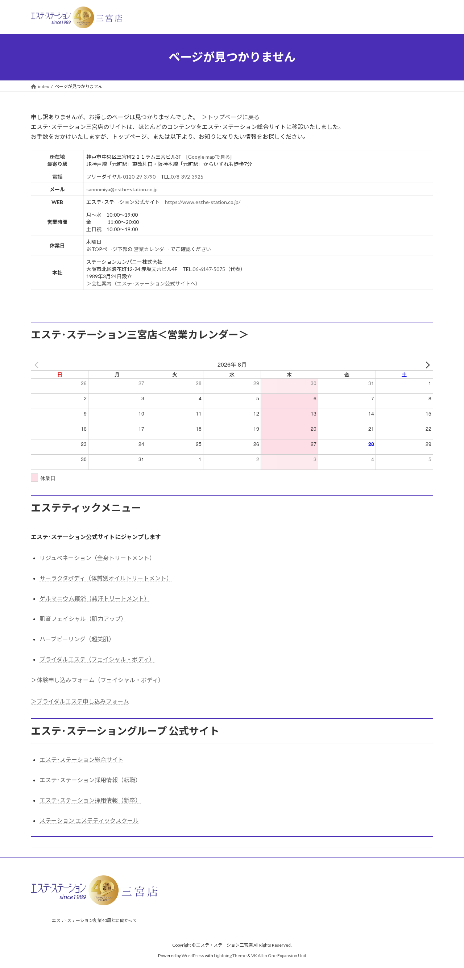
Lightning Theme (230, 955)
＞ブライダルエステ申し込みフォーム (80, 701)
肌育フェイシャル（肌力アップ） (83, 618)
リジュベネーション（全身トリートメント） (97, 557)
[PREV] (38, 364)
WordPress (193, 955)
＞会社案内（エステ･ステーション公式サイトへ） (143, 283)
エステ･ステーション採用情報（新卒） (90, 800)
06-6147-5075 (208, 269)
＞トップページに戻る (231, 116)
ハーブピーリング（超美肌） (77, 638)
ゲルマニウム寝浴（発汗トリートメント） (95, 598)
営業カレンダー (151, 249)
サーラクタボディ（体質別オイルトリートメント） (106, 578)
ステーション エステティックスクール (89, 820)
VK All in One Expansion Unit (278, 955)
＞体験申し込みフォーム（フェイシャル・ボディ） (97, 679)
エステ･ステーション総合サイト (82, 759)
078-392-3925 (187, 177)
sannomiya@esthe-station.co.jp (122, 189)
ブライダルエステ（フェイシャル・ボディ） (97, 659)
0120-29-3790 (139, 177)
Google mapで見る (209, 157)
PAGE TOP (446, 932)
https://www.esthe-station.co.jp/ (202, 202)
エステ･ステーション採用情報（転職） (90, 779)
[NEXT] (426, 364)
